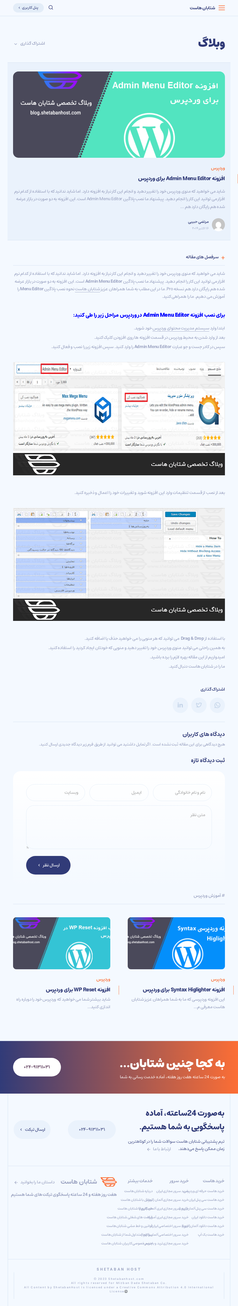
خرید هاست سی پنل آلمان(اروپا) (202, 1208)
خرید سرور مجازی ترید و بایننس (166, 1243)
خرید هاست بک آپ (211, 1235)
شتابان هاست (202, 8)
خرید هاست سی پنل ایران (207, 1200)
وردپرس (218, 168)
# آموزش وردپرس (209, 896)
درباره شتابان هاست (138, 1191)
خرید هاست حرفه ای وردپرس (204, 1191)
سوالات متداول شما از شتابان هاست (127, 1235)
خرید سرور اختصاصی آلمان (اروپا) (165, 1235)
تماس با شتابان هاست (137, 1200)
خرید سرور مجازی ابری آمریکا (168, 1217)
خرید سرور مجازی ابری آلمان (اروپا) (163, 1208)
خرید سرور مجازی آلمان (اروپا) (167, 1200)
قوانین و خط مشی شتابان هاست (130, 1226)
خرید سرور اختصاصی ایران (170, 1226)
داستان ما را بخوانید (36, 1182)
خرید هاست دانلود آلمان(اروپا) (203, 1226)
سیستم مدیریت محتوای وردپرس (180, 328)
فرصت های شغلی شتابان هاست (130, 1217)
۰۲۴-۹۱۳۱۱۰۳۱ (92, 1129)
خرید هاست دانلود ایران (208, 1217)
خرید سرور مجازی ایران (172, 1191)
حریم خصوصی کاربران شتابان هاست (127, 1243)
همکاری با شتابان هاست (135, 1208)
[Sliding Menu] (222, 8)
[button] (50, 7)
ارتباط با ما (161, 1149)
